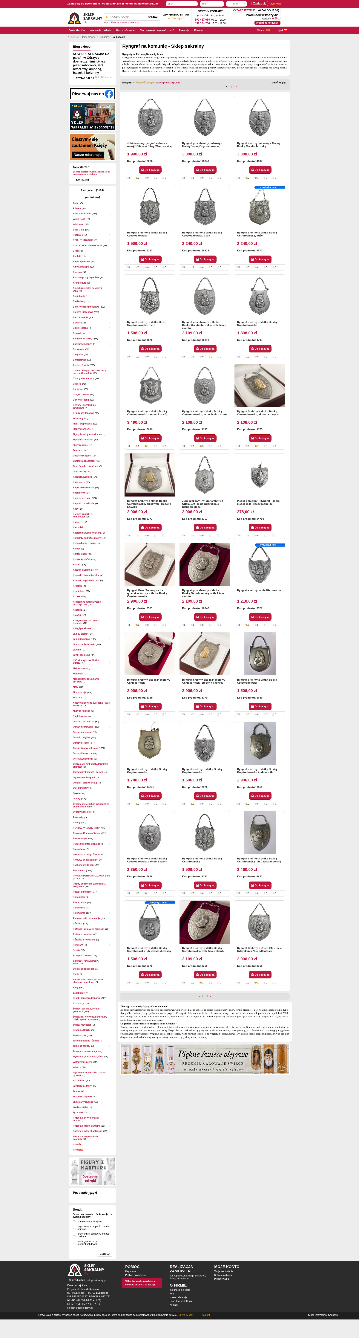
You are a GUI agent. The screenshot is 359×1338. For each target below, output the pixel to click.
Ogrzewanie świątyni (84, 777)
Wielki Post (79, 219)
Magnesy (78, 673)
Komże (76, 548)
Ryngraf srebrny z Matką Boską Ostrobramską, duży (257, 234)
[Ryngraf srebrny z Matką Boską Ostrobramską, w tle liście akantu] (204, 922)
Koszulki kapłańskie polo (86, 580)
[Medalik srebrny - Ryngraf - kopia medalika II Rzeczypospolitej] (259, 475)
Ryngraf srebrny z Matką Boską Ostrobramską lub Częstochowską (259, 860)
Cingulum (78, 354)
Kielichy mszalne (82, 498)
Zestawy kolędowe (83, 1096)
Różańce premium (82, 934)
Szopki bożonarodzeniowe (86, 998)
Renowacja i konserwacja (86, 918)
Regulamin (130, 1271)
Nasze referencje (178, 1297)
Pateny (76, 822)
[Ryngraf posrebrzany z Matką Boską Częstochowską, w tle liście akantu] (204, 296)
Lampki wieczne (81, 639)
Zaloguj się (270, 10)
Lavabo (77, 649)
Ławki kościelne (81, 655)
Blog (172, 1293)
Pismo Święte (80, 838)
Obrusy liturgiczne (82, 753)
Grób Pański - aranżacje (85, 466)
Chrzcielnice (79, 360)
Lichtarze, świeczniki (84, 644)
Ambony (77, 272)
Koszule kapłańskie (83, 570)
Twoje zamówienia (223, 1271)
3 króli (76, 251)
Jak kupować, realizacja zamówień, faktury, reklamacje (188, 1277)
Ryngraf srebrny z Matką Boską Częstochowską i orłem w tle (257, 771)
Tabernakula (79, 1035)
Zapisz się (82, 179)
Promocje (78, 1149)
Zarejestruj (245, 10)
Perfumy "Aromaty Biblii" (86, 828)
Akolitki (77, 256)
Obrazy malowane (82, 732)
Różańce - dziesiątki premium (88, 929)
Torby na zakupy (81, 1046)
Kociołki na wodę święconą (87, 532)
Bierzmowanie (80, 317)
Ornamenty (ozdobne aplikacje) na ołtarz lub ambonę (91, 805)
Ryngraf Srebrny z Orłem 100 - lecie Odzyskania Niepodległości (259, 949)
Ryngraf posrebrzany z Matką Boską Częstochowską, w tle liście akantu (204, 324)
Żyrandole (78, 1112)
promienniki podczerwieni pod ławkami (93, 1235)
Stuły (75, 987)
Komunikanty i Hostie (84, 543)
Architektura (79, 283)
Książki (77, 615)
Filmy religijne (80, 445)
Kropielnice (79, 591)
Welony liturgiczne (82, 1062)
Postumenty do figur (83, 865)
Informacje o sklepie (180, 1290)
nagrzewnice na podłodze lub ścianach (93, 1227)
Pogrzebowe (79, 849)
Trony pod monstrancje (85, 1051)
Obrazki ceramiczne (83, 721)
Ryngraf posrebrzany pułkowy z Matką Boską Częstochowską (202, 145)
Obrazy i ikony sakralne (85, 748)
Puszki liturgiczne (82, 892)
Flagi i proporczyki (82, 423)
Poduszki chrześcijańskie (86, 844)
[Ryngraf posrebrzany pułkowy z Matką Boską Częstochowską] (204, 117)
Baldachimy (79, 301)
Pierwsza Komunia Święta (86, 833)
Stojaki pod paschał (83, 969)
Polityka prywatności (135, 1275)
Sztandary (78, 1003)
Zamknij (206, 1314)
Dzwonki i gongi (81, 399)
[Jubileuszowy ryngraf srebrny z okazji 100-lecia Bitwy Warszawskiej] (149, 117)
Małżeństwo (79, 668)
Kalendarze (79, 482)
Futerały (77, 450)
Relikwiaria (79, 907)
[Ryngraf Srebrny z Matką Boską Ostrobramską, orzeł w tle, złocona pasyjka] (149, 475)
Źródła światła (80, 1107)
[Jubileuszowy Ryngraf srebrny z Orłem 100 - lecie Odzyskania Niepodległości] (204, 475)
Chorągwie (78, 349)
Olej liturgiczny (81, 788)
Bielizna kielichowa (83, 312)
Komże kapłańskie (83, 559)
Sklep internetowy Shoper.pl (323, 1314)
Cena (177, 82)
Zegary (76, 1091)
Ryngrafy (78, 945)
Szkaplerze (79, 993)
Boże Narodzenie (82, 213)
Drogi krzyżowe (81, 394)
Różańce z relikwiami (84, 939)
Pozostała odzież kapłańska (87, 1131)
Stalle (76, 974)
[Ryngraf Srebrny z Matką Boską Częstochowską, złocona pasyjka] (259, 385)
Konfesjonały (80, 554)
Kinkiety (77, 522)
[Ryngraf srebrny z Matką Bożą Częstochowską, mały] (149, 296)
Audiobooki (79, 296)
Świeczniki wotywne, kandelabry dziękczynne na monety (90, 1018)
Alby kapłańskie (81, 261)
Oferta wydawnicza (83, 758)
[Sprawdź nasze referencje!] (92, 146)
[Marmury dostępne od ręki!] (92, 1171)
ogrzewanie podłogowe (90, 1221)
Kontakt (173, 1305)
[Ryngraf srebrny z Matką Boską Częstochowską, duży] (204, 206)
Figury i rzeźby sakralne (85, 434)
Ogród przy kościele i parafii (88, 772)
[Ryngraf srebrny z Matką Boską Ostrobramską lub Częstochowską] (259, 832)
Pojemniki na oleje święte (86, 854)
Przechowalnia (221, 1279)
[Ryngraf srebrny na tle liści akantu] (259, 564)
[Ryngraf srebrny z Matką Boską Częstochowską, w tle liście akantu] (204, 385)
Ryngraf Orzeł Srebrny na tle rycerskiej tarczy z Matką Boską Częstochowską (147, 593)
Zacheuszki (79, 1080)
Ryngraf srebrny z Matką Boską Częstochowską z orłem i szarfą (147, 413)
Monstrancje (79, 692)
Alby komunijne (81, 266)
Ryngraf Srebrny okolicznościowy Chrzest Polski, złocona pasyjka (203, 681)
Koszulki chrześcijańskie (86, 575)
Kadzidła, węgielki (82, 477)
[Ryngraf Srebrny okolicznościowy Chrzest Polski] (149, 653)
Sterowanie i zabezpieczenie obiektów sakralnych (88, 980)
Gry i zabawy (80, 471)
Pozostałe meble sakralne (86, 1126)
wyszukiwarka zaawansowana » (121, 22)
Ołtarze (77, 793)
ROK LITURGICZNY (83, 240)
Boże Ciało (78, 229)
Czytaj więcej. (186, 1314)
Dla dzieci (78, 389)
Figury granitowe (82, 429)
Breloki (77, 333)
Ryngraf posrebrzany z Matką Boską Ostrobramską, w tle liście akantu (203, 593)
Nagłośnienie (80, 716)
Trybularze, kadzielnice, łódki (88, 1056)
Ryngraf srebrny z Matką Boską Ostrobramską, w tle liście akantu (203, 949)
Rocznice (78, 235)
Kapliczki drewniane (83, 487)
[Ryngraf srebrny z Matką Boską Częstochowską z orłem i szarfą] (149, 385)
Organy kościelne (82, 812)
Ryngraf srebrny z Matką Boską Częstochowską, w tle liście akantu (204, 413)
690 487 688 (202, 19)
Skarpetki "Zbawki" (83, 955)
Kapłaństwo (79, 492)
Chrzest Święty (81, 365)
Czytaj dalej (85, 78)
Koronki (77, 564)
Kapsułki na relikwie (83, 503)
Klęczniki (78, 527)
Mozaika (77, 697)
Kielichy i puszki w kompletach (82, 515)
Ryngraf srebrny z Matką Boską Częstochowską (147, 234)
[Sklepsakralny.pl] (84, 17)
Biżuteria (77, 322)
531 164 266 (202, 23)
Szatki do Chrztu (81, 1030)
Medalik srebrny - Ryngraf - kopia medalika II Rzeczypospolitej (258, 502)
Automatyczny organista (86, 277)
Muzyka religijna (81, 711)
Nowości (77, 1144)
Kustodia (77, 610)
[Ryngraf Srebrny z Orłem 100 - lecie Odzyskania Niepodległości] (259, 922)
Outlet (76, 203)
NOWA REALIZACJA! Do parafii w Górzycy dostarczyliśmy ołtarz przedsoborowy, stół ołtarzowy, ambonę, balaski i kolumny (91, 63)
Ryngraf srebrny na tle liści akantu (259, 590)
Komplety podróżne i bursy (87, 538)
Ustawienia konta (223, 1275)
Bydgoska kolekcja (83, 338)
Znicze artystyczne (83, 1102)
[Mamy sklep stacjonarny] (92, 116)
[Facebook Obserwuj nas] (92, 93)
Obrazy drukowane (83, 726)
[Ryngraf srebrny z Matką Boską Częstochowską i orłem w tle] (259, 743)
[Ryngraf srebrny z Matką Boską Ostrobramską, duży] (259, 206)
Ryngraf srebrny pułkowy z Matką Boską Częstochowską (258, 145)
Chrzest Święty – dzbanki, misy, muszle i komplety (89, 372)
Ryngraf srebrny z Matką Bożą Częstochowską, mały (146, 323)
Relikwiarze (79, 913)
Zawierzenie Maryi (82, 1086)
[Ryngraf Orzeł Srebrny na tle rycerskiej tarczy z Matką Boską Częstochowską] (149, 564)
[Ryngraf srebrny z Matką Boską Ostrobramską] (204, 832)
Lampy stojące (81, 634)
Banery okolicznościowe (86, 307)
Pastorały (78, 817)
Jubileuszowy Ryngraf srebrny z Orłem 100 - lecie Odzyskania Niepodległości (202, 503)
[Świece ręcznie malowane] (205, 1059)
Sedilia (76, 950)
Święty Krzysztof (82, 1025)
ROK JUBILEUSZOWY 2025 (87, 245)
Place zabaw (79, 902)
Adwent (77, 208)
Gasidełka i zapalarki (84, 461)
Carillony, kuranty (82, 344)
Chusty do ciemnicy (83, 378)
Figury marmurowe (83, 439)
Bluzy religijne (80, 328)
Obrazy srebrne (81, 743)
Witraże (77, 1067)
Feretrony (78, 418)
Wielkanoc (78, 224)
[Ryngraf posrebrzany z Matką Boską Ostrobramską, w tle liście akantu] (204, 564)
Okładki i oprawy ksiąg (85, 782)
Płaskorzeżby (80, 870)
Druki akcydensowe (83, 413)
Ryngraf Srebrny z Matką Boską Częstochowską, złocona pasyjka (258, 413)
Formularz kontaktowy (181, 1301)
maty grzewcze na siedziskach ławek (87, 1242)
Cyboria (77, 384)
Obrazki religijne (81, 737)
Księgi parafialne (82, 628)
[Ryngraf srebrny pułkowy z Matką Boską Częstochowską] (259, 117)
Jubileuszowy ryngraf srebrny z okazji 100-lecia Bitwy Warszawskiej (149, 145)
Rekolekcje (79, 897)
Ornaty (76, 798)
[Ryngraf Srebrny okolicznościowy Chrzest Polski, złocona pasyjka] (204, 653)
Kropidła (77, 586)
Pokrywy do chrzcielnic (85, 860)
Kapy (76, 509)
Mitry (75, 687)
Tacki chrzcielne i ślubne (86, 1040)
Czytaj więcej (275, 4)
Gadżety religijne (82, 455)
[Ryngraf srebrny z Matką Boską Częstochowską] (149, 206)
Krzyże (76, 596)
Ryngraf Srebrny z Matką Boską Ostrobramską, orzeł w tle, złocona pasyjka (149, 503)
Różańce (77, 923)
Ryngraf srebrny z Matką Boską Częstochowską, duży (202, 234)
